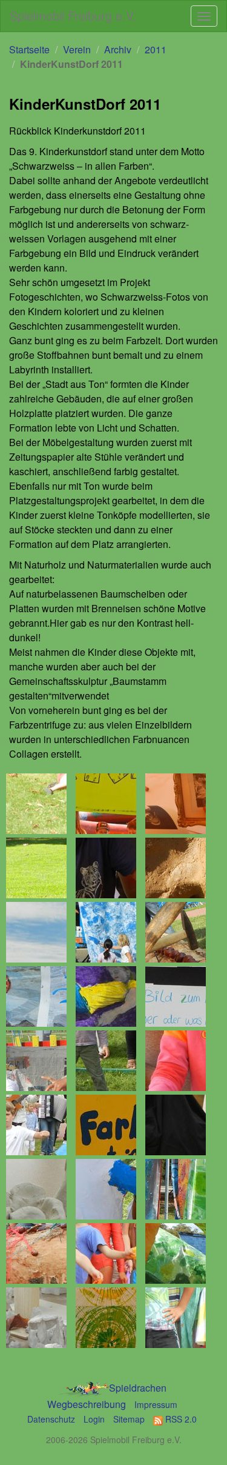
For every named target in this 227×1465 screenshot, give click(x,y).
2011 (155, 49)
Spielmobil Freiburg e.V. (73, 15)
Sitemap (129, 1419)
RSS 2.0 (180, 1419)
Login (94, 1419)
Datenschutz (51, 1419)
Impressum (155, 1404)
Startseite (29, 49)
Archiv (117, 49)
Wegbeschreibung (86, 1404)
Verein (77, 49)
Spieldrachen (137, 1388)
